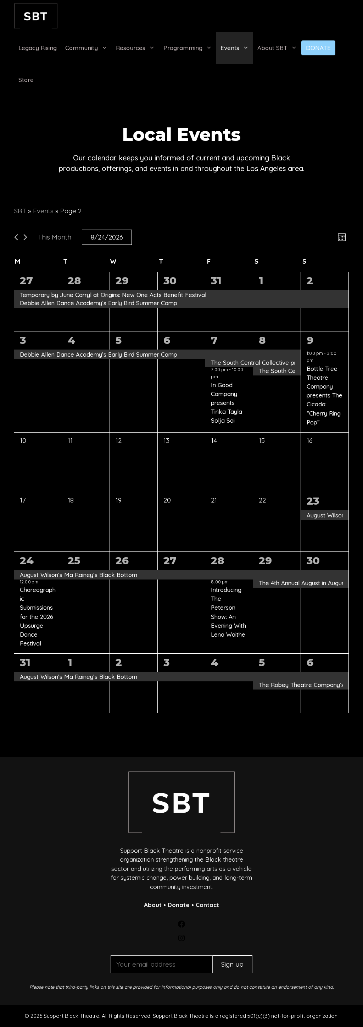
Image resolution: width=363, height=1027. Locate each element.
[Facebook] (181, 926)
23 (313, 501)
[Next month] (25, 237)
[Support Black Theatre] (35, 16)
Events (229, 47)
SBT (20, 211)
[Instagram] (181, 940)
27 (26, 280)
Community (81, 47)
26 (122, 560)
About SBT (272, 47)
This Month (54, 237)
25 (74, 560)
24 (27, 560)
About (153, 904)
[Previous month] (16, 237)
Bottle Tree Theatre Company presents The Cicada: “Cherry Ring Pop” (324, 395)
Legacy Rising (37, 47)
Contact (207, 904)
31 (216, 280)
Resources (130, 47)
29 (122, 280)
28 (74, 280)
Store (26, 79)
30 (170, 280)
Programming (182, 47)
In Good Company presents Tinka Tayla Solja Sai (226, 402)
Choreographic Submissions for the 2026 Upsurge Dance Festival (38, 616)
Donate (318, 47)
